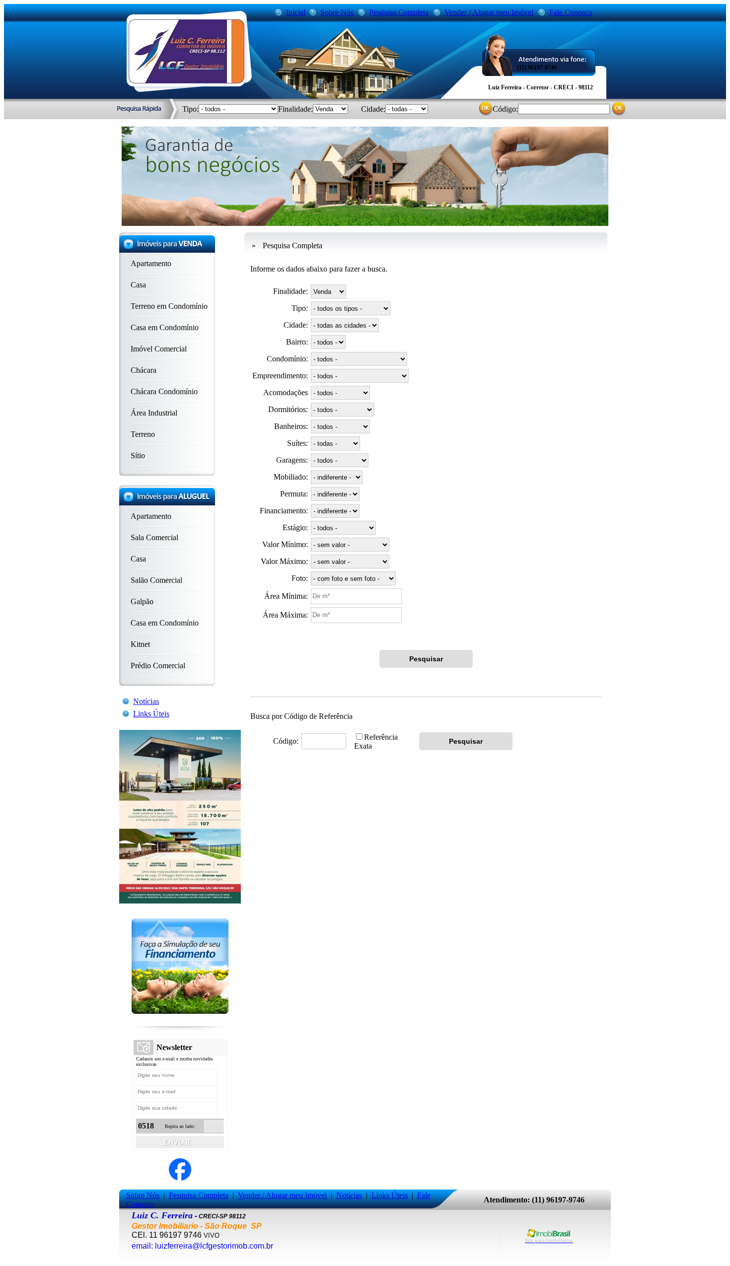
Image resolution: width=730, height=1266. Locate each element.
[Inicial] (186, 80)
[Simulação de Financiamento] (180, 1011)
